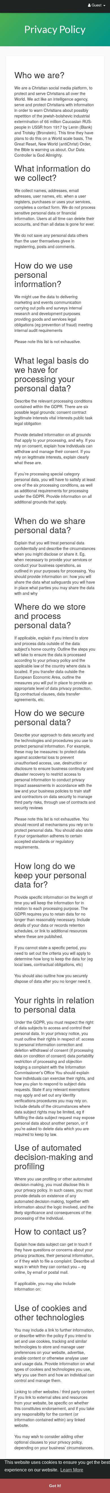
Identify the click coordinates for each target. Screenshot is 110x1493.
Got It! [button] (55, 1485)
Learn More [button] (71, 1469)
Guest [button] (97, 5)
